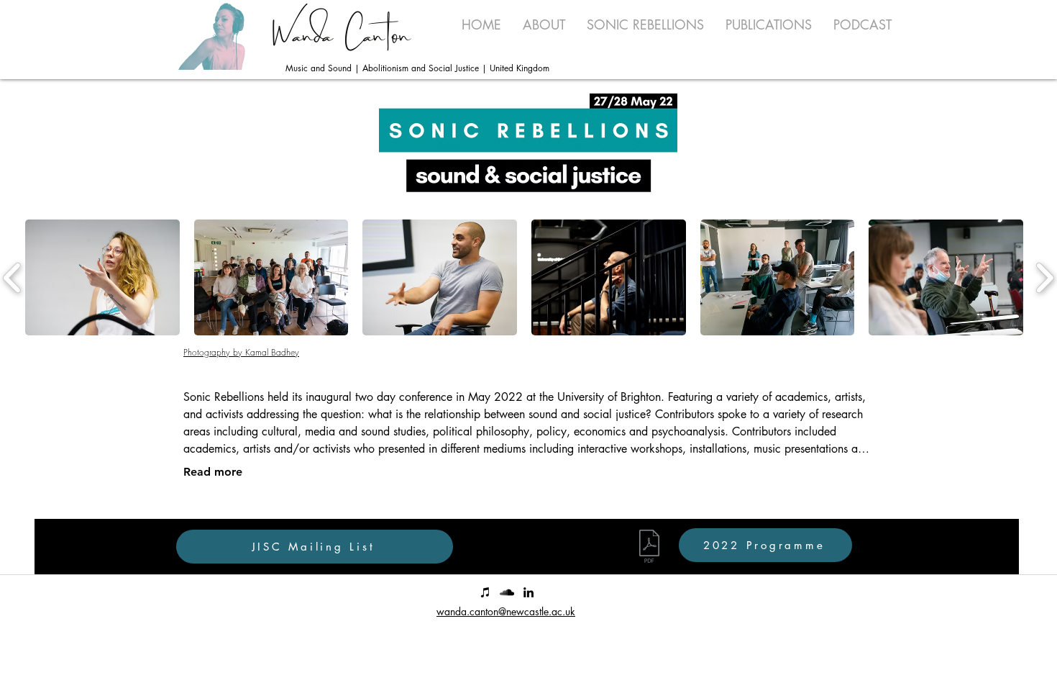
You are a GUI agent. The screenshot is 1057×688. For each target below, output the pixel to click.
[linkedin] (528, 592)
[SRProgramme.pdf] (649, 548)
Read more (212, 472)
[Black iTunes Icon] (485, 592)
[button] (645, 24)
